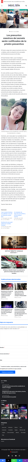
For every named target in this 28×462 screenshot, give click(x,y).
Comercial (4, 430)
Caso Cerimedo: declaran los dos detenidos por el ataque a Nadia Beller (21, 293)
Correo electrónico (5, 353)
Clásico (16, 427)
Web (1, 360)
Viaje (3, 435)
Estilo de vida (22, 430)
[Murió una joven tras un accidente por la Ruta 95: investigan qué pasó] (7, 304)
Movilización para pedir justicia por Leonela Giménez (7, 224)
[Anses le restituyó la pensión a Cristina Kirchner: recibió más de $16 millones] (14, 417)
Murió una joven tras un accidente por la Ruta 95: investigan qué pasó (6, 311)
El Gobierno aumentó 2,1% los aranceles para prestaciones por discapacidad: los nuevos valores (21, 312)
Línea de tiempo (10, 432)
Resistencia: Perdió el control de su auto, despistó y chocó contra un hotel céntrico (7, 294)
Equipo (16, 430)
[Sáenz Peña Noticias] (14, 5)
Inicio (11, 31)
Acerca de (4, 427)
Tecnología (23, 432)
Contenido (10, 430)
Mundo (17, 432)
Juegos (3, 432)
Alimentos (10, 427)
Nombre (2, 347)
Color (21, 427)
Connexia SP (14, 452)
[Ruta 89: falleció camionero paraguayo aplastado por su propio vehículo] (23, 411)
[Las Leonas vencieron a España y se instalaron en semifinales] (23, 417)
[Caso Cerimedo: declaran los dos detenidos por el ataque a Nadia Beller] (21, 286)
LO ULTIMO (16, 31)
